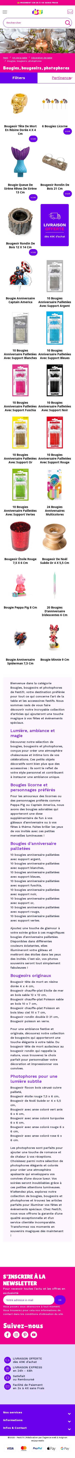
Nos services (12, 1412)
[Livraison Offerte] (55, 224)
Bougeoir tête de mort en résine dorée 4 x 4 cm (20, 130)
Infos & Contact (15, 1427)
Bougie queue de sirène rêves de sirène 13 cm (20, 188)
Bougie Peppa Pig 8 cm (20, 607)
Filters (18, 78)
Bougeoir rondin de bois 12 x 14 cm (20, 245)
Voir (33, 139)
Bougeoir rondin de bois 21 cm (54, 186)
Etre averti (23, 303)
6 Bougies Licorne (55, 126)
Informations (12, 1420)
